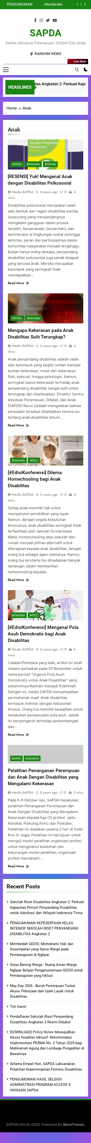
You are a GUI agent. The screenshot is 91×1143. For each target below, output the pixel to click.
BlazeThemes (73, 1124)
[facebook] (35, 20)
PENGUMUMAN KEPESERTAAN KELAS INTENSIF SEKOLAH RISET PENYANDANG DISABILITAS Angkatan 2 (19, 5)
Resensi (50, 164)
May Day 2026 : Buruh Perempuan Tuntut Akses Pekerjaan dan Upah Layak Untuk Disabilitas (42, 991)
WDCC (34, 460)
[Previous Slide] (77, 4)
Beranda (33, 164)
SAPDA (45, 33)
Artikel (17, 164)
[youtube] (54, 20)
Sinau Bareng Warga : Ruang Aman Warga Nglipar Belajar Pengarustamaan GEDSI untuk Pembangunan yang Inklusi (46, 970)
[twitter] (47, 20)
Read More (16, 283)
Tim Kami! (18, 1006)
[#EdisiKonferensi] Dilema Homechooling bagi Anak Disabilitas (35, 479)
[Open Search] (77, 69)
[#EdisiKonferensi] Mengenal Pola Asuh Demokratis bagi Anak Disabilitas (43, 634)
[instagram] (41, 20)
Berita (16, 758)
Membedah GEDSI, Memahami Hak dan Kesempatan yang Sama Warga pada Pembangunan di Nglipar (47, 5)
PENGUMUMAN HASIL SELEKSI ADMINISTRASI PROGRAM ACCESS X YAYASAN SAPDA (40, 1084)
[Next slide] (85, 4)
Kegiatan (32, 758)
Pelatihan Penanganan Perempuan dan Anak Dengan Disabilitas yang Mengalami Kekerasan (44, 777)
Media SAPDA (22, 191)
